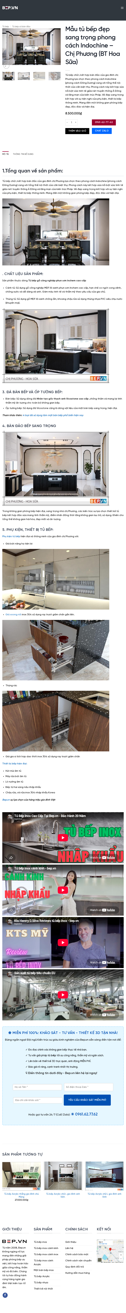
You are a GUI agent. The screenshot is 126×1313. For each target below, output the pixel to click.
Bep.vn (6, 800)
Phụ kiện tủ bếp (11, 536)
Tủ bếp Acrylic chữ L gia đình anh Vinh (104, 1195)
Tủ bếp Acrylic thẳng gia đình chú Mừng (21, 1195)
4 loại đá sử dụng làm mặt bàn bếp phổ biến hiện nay (53, 415)
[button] (122, 7)
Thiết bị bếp (9, 763)
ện (20, 763)
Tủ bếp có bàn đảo (21, 27)
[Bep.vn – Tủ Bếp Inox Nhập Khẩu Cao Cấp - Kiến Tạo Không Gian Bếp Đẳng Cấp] (10, 7)
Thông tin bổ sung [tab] (23, 154)
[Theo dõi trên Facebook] (5, 1295)
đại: (24, 763)
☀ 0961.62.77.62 (84, 1114)
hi (17, 763)
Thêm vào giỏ (77, 131)
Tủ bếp (5, 27)
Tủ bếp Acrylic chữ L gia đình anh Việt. (63, 1195)
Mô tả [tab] (5, 154)
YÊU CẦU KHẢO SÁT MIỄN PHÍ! (87, 1100)
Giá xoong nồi (13, 614)
